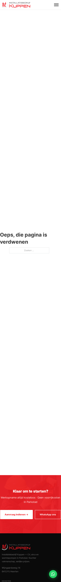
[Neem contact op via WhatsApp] (53, 574)
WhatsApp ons (48, 514)
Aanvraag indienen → (16, 514)
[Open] (56, 4)
